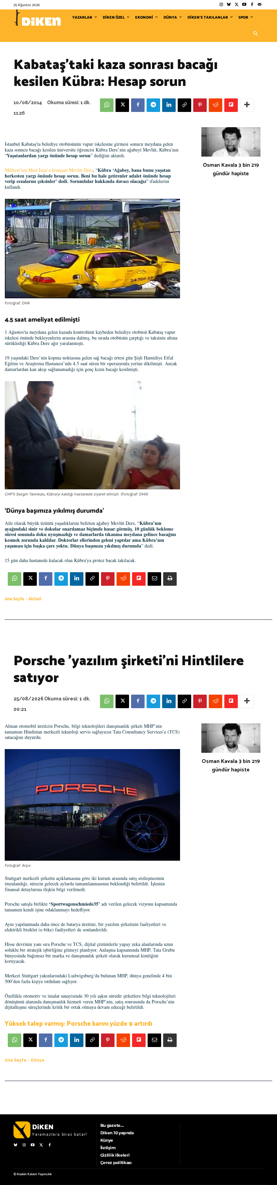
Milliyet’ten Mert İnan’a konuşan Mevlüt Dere (49, 170)
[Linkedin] (169, 105)
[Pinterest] (200, 105)
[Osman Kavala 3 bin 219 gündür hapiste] (230, 142)
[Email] (154, 579)
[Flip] (231, 105)
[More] (247, 105)
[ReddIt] (215, 105)
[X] (122, 105)
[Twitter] (237, 5)
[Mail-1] (259, 5)
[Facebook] (252, 5)
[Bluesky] (229, 5)
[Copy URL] (184, 105)
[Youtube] (244, 5)
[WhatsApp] (107, 105)
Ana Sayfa (14, 599)
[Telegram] (153, 105)
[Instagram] (221, 5)
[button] (255, 34)
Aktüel (34, 599)
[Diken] (37, 17)
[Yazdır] (170, 579)
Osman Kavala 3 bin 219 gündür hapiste (231, 169)
